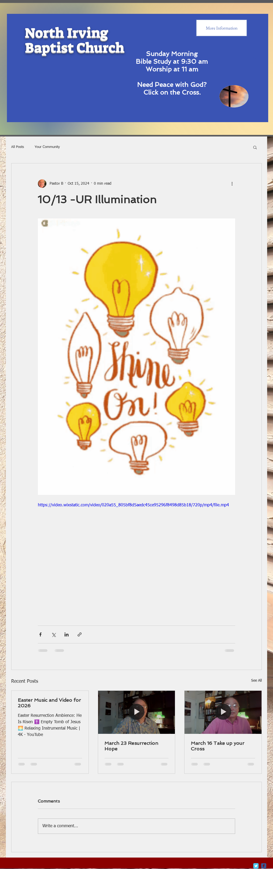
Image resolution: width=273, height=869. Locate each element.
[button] (255, 147)
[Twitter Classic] (256, 865)
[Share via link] (79, 634)
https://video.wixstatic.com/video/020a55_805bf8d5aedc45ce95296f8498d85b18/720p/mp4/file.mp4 (133, 505)
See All (256, 680)
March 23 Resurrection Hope (131, 745)
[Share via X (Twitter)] (53, 634)
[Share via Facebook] (40, 634)
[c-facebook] (263, 865)
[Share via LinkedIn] (66, 634)
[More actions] (232, 183)
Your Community (47, 147)
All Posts (17, 147)
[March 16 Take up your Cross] (223, 712)
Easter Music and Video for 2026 (49, 702)
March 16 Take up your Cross (217, 745)
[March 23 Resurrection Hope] (136, 712)
